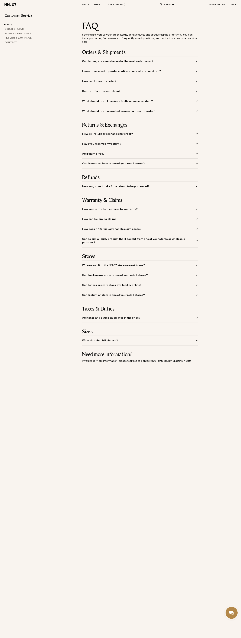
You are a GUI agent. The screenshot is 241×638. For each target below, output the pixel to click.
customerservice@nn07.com (171, 360)
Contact (11, 42)
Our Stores (115, 4)
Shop (85, 4)
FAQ (9, 24)
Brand (98, 4)
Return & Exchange (18, 37)
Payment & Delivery (18, 33)
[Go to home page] (11, 4)
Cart (233, 4)
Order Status (14, 28)
